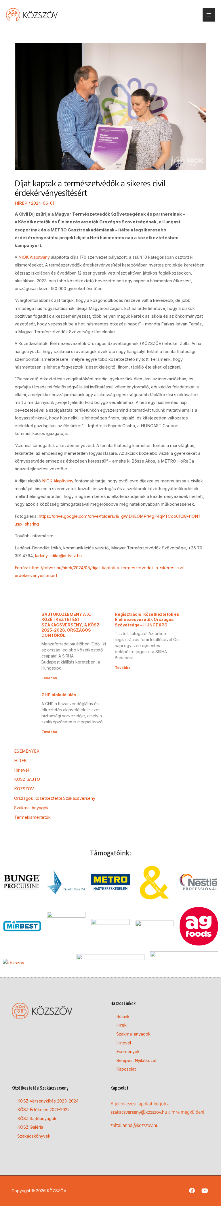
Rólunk (122, 1016)
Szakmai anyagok (133, 1034)
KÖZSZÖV (24, 788)
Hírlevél (21, 770)
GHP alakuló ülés (58, 694)
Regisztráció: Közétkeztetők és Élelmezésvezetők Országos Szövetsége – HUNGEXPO (147, 619)
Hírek (121, 1025)
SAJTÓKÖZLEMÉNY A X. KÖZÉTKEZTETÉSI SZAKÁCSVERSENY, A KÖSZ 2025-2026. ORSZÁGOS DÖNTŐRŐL (70, 625)
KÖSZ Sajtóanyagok (36, 1118)
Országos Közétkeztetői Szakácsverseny (54, 798)
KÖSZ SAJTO (27, 779)
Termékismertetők (32, 817)
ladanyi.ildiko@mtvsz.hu (58, 555)
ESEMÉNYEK (26, 751)
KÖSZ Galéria (30, 1127)
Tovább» (49, 678)
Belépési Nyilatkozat (136, 1060)
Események (128, 1051)
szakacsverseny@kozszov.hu (138, 1112)
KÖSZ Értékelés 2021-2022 (43, 1109)
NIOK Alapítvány (34, 257)
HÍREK (21, 203)
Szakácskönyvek (33, 1136)
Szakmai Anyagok (31, 807)
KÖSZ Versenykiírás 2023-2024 (48, 1101)
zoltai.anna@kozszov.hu (134, 1125)
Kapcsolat (126, 1069)
